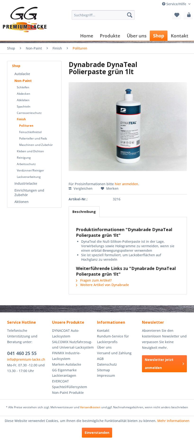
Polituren (26, 126)
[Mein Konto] (188, 15)
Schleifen (23, 87)
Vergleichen (83, 188)
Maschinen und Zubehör (36, 145)
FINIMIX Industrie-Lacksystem (66, 356)
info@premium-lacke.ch (26, 359)
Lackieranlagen (64, 375)
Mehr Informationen (173, 420)
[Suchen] (130, 15)
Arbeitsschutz (26, 164)
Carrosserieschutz (29, 113)
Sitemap (103, 370)
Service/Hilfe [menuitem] (176, 4)
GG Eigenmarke (64, 370)
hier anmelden (126, 184)
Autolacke (22, 74)
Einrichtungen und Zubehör (29, 192)
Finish (21, 119)
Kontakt (103, 330)
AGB (100, 358)
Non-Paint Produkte (68, 392)
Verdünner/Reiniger (30, 170)
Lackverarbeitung (29, 177)
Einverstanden (97, 432)
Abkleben (23, 100)
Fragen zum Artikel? (95, 280)
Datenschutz (107, 364)
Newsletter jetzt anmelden (159, 363)
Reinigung (24, 158)
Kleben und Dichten (30, 151)
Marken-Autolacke (66, 364)
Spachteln (24, 106)
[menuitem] (103, 15)
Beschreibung (84, 211)
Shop (16, 65)
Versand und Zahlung (114, 353)
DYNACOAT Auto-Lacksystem (65, 333)
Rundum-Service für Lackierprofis (113, 339)
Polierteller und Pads (33, 138)
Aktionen (21, 201)
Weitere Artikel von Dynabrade (104, 285)
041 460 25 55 (22, 353)
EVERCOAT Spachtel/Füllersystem (69, 384)
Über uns (104, 347)
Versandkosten (90, 407)
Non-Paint (23, 80)
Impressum (106, 375)
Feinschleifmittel (30, 132)
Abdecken (23, 94)
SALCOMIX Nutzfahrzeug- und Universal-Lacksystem (73, 345)
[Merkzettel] (176, 15)
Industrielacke (25, 183)
